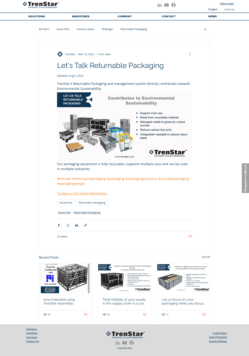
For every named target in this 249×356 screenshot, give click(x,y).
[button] (37, 16)
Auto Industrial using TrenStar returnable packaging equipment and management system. (63, 301)
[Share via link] (85, 225)
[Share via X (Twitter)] (67, 225)
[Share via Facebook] (59, 225)
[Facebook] (173, 5)
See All (206, 257)
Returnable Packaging (133, 29)
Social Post (62, 29)
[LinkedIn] (159, 5)
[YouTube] (166, 5)
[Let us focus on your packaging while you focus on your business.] (183, 278)
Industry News (85, 29)
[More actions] (190, 54)
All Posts (44, 29)
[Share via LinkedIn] (76, 225)
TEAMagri (107, 29)
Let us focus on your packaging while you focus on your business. (182, 301)
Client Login (227, 3)
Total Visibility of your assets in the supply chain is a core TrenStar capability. (124, 301)
